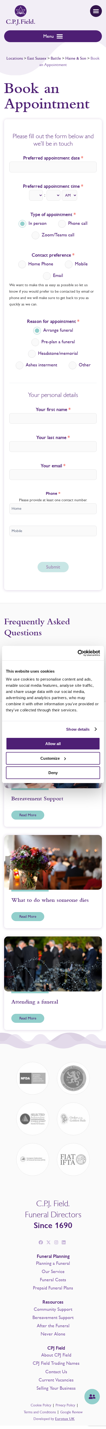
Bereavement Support (53, 1317)
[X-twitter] (48, 1242)
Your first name (53, 409)
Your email (53, 466)
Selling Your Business (56, 1388)
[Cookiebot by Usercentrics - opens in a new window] (77, 653)
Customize (50, 758)
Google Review (71, 1412)
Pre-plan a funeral (57, 342)
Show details (78, 729)
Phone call (77, 223)
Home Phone (40, 264)
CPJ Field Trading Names (56, 1363)
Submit (53, 567)
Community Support (53, 1309)
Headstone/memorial (57, 353)
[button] (96, 11)
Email (57, 276)
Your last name (53, 437)
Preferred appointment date (53, 158)
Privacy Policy (65, 1405)
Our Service (53, 1271)
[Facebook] (41, 1242)
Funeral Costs (53, 1280)
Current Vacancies (56, 1380)
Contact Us (56, 1372)
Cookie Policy (41, 1405)
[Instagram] (56, 1242)
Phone (53, 493)
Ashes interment (40, 365)
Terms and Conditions (40, 1412)
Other (84, 365)
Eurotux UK (65, 1419)
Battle (56, 58)
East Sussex (36, 58)
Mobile (81, 264)
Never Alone (53, 1334)
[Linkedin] (64, 1242)
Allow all (53, 743)
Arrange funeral (57, 330)
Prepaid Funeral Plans (53, 1288)
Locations (14, 58)
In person (37, 223)
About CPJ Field (56, 1355)
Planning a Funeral (53, 1263)
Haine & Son (75, 58)
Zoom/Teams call (57, 235)
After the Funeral (53, 1326)
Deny (53, 773)
